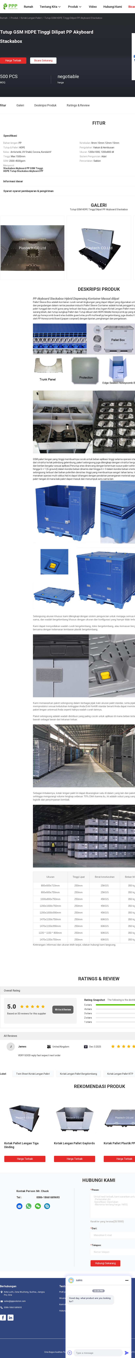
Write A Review (63, 1009)
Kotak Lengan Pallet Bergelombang (78, 1074)
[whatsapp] (29, 1206)
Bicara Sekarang (43, 60)
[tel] (56, 1206)
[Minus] (127, 1280)
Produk (14, 18)
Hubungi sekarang (105, 1263)
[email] (19, 1206)
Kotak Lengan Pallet (31, 18)
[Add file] (70, 1352)
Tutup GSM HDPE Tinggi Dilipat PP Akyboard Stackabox (20, 1147)
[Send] (126, 1352)
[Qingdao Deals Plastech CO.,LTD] (9, 6)
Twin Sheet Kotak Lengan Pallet (33, 1074)
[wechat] (38, 1206)
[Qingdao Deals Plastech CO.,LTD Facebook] (3, 1318)
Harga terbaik (13, 60)
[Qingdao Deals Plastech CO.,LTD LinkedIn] (11, 1318)
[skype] (47, 1206)
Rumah (4, 18)
